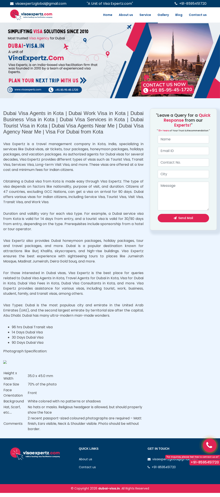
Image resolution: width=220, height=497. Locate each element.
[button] (16, 60)
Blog (178, 15)
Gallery (163, 15)
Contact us (198, 15)
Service (145, 15)
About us (126, 15)
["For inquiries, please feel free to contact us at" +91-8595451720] (210, 445)
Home (107, 15)
